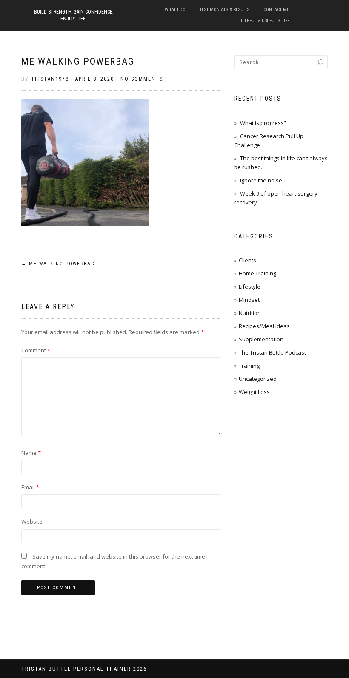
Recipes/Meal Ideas (264, 326)
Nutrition (250, 313)
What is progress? (263, 123)
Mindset (249, 300)
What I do (175, 9)
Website (32, 521)
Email (30, 487)
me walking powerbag (77, 61)
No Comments (141, 79)
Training (249, 365)
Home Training (257, 273)
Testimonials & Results (224, 9)
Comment (35, 350)
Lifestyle (249, 286)
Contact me (276, 9)
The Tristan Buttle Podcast (272, 352)
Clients (247, 260)
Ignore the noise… (263, 180)
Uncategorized (258, 379)
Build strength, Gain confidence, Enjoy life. (73, 15)
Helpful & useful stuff (264, 20)
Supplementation (261, 339)
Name (31, 453)
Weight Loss (254, 392)
